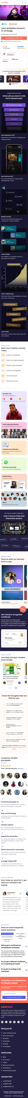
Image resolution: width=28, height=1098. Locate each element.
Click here (20, 768)
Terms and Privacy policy (9, 1070)
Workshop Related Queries (20, 937)
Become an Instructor (8, 1065)
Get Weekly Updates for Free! (14, 997)
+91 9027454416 (7, 1081)
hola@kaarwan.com (8, 1086)
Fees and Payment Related (20, 934)
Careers (5, 1062)
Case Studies (6, 1041)
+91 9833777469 (7, 1083)
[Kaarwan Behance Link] (2, 1022)
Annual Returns (7, 1068)
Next (16, 686)
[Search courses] (22, 2)
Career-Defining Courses (9, 1033)
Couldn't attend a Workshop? (7, 940)
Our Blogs (5, 1043)
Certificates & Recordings (7, 933)
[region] (14, 13)
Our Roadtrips (6, 1046)
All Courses (6, 1038)
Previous (10, 686)
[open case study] (19, 683)
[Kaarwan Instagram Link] (10, 1022)
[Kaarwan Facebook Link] (14, 1022)
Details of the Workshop (7, 936)
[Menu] (25, 2)
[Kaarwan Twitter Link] (18, 1022)
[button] (14, 11)
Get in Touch (6, 1059)
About (4, 1057)
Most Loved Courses (8, 1035)
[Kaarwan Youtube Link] (22, 1022)
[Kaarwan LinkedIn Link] (6, 1022)
